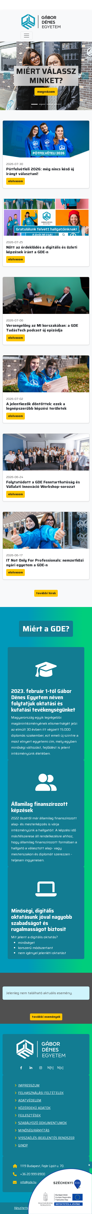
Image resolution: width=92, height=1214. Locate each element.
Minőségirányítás (33, 1130)
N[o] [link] (60, 1067)
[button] (27, 35)
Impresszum (29, 1085)
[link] (21, 1067)
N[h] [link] (50, 1067)
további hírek (46, 593)
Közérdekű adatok (34, 1108)
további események (46, 1016)
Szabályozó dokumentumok (42, 1123)
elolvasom (15, 181)
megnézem (46, 91)
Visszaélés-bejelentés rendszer (46, 1138)
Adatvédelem (29, 1100)
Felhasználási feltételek (41, 1093)
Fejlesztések (29, 1115)
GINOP (23, 1145)
